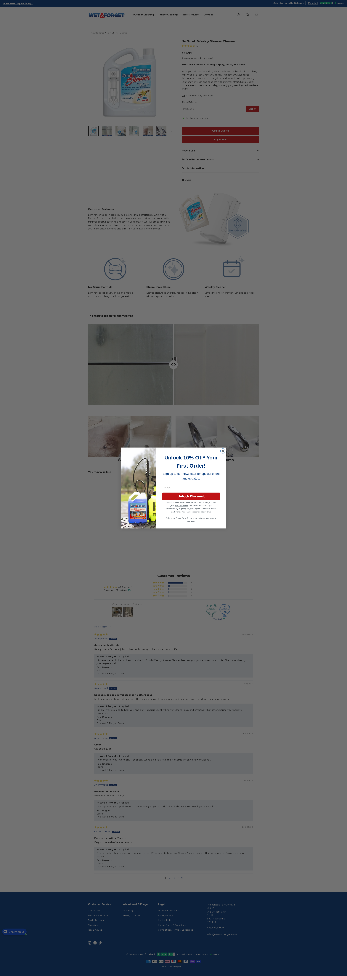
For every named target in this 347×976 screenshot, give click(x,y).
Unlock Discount (191, 496)
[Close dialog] (223, 451)
